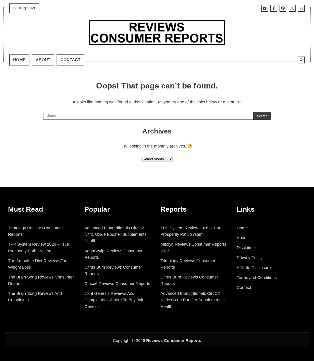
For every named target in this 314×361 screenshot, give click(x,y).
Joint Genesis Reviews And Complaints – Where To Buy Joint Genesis (115, 300)
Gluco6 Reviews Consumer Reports (117, 283)
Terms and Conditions (257, 277)
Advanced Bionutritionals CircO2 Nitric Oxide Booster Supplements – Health (117, 234)
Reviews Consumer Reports (173, 340)
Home (19, 59)
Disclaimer (246, 247)
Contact (70, 59)
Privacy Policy (250, 258)
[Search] (301, 60)
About (43, 59)
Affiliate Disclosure (254, 267)
